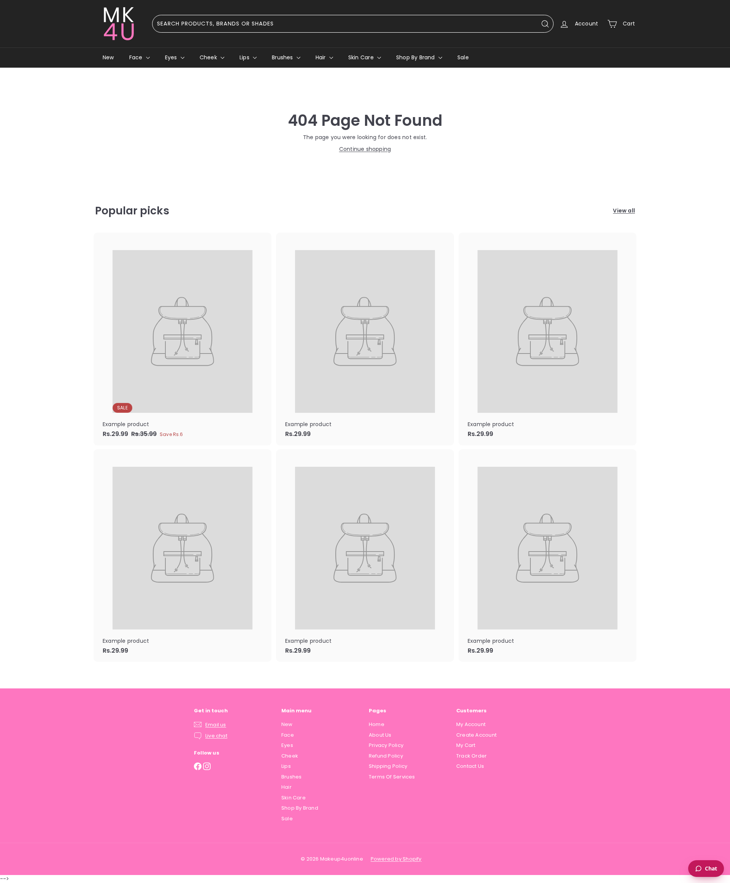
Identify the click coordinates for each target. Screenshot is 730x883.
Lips (245, 57)
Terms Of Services (392, 776)
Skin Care (361, 57)
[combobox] (353, 24)
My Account (471, 724)
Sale (463, 57)
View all (624, 210)
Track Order (471, 755)
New (108, 57)
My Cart (465, 745)
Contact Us (470, 766)
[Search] (546, 24)
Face (136, 57)
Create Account (476, 735)
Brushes (283, 57)
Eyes (172, 57)
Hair (321, 57)
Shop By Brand (416, 57)
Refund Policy (386, 755)
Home (376, 724)
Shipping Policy (388, 766)
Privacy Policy (386, 745)
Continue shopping (365, 149)
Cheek (209, 57)
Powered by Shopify (396, 858)
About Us (380, 735)
